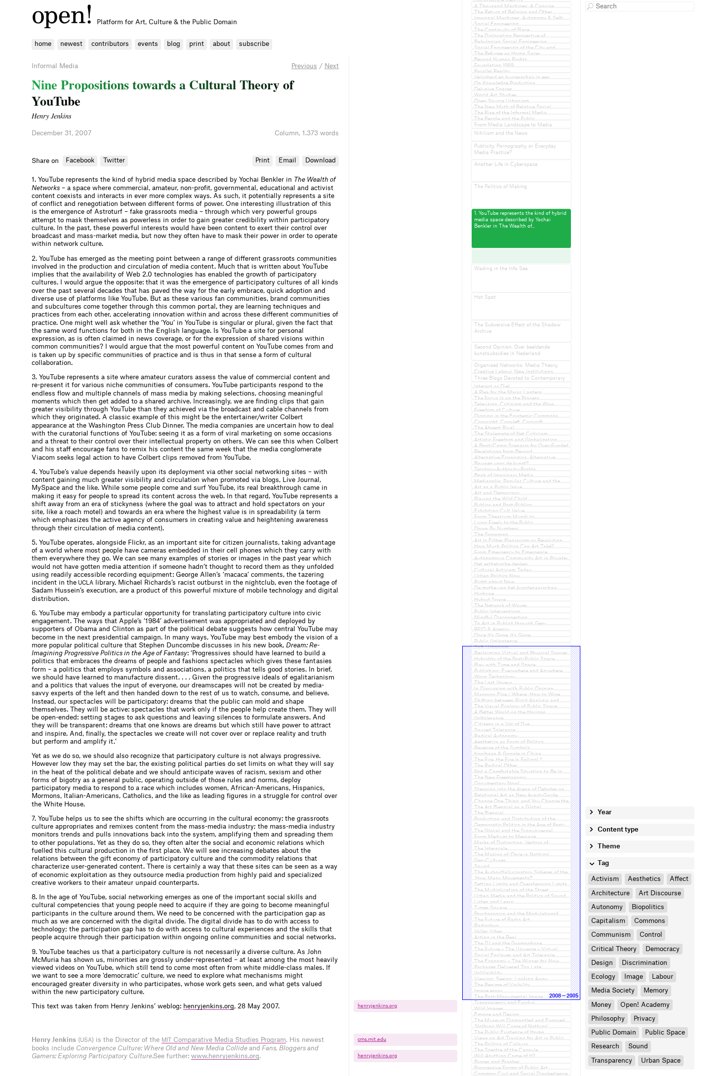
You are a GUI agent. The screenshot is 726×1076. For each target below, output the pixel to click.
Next (331, 66)
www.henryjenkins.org (225, 1056)
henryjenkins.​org (377, 1005)
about (221, 43)
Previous (304, 66)
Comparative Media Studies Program (223, 1039)
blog (173, 43)
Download (320, 160)
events (148, 43)
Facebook (80, 160)
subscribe (254, 43)
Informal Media (55, 66)
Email (287, 160)
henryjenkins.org (208, 1006)
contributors (110, 43)
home (43, 43)
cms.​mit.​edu (372, 1039)
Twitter (114, 160)
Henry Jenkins (52, 115)
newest (71, 43)
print (196, 43)
